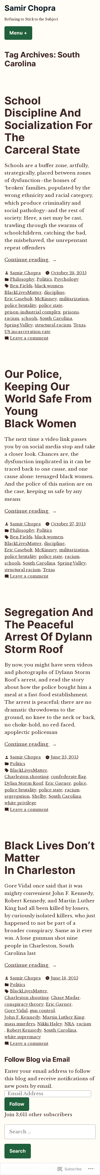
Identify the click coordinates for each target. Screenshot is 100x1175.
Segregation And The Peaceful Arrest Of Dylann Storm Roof (48, 630)
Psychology (66, 279)
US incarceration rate (27, 331)
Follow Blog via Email (37, 1059)
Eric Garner (58, 783)
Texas (79, 325)
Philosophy (22, 279)
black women (49, 285)
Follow (16, 1104)
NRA (69, 1023)
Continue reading (27, 260)
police (79, 783)
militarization (74, 298)
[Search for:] (50, 1132)
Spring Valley (18, 325)
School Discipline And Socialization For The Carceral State (48, 125)
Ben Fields (21, 285)
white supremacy (22, 1036)
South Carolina (56, 318)
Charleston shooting (26, 776)
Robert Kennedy (24, 1030)
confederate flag (68, 776)
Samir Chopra (30, 8)
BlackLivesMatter (23, 292)
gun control (42, 1010)
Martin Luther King (63, 1017)
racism (11, 318)
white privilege (20, 802)
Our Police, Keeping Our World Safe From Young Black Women (48, 398)
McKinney (46, 298)
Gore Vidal (16, 1010)
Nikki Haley (49, 1023)
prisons (71, 312)
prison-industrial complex (32, 312)
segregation (17, 796)
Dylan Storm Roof (23, 783)
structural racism (53, 325)
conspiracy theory (24, 1004)
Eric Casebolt (18, 298)
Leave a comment (29, 338)
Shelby (39, 796)
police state (50, 305)
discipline (54, 292)
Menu (20, 33)
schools (29, 318)
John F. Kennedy (22, 1017)
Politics (44, 279)
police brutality (20, 305)
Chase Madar (65, 997)
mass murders (19, 1023)
